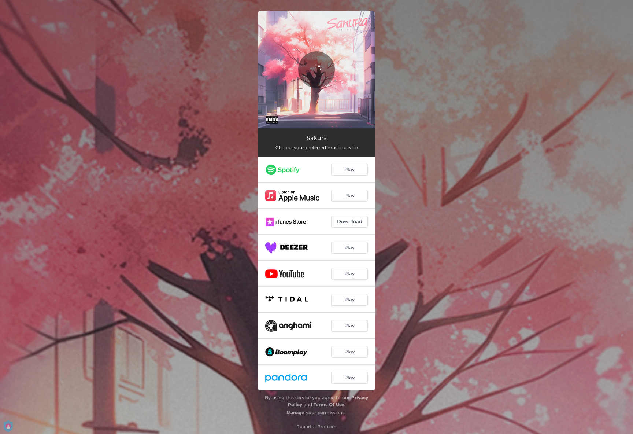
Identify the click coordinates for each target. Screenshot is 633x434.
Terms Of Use (329, 404)
